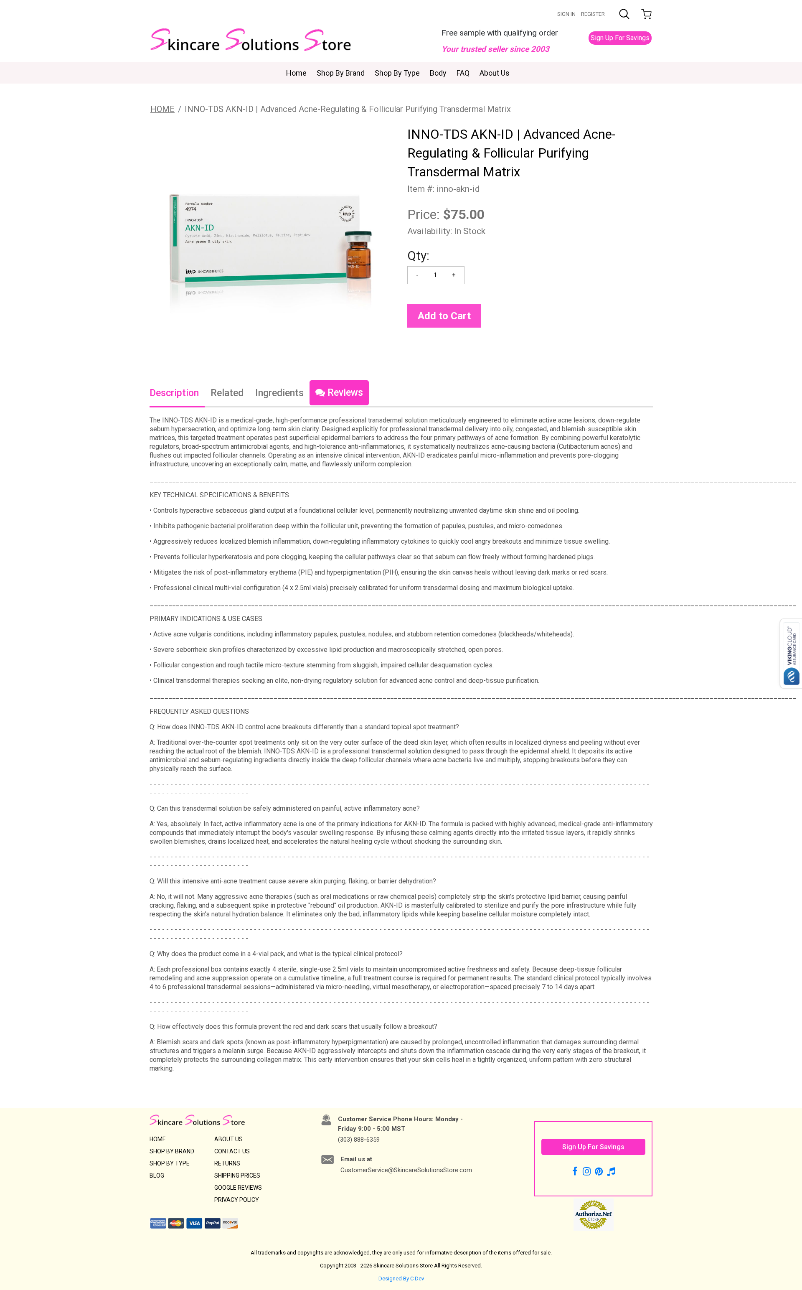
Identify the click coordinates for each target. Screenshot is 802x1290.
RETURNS (227, 1163)
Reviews (344, 392)
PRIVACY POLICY (236, 1199)
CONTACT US (232, 1151)
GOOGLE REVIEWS (238, 1187)
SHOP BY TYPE (170, 1163)
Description (174, 393)
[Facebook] (576, 1171)
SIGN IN (566, 14)
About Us (495, 73)
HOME (162, 109)
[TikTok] (611, 1171)
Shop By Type (397, 73)
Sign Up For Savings (620, 38)
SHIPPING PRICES (237, 1175)
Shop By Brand (341, 73)
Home (296, 73)
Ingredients (279, 393)
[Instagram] (587, 1171)
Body (438, 73)
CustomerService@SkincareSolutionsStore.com (406, 1170)
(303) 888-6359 (359, 1139)
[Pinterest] (599, 1171)
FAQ (463, 73)
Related (227, 393)
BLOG (157, 1175)
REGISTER (593, 14)
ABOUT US (228, 1139)
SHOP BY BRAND (172, 1151)
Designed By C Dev (401, 1278)
